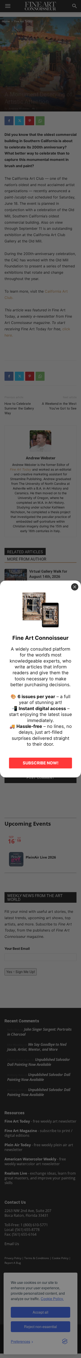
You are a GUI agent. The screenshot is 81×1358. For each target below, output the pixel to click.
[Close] (74, 586)
